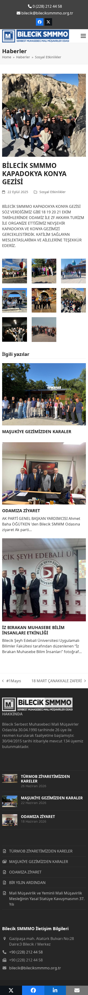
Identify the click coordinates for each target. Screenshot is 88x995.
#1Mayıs (11, 681)
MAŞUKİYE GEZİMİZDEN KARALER (36, 431)
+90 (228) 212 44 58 (26, 952)
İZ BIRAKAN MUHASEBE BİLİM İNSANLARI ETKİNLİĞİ (33, 630)
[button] (83, 36)
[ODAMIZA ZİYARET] (44, 473)
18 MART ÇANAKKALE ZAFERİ (56, 681)
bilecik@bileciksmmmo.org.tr (35, 968)
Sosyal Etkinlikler (52, 192)
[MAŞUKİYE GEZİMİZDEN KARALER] (44, 393)
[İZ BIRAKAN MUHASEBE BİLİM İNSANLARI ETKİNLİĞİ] (44, 579)
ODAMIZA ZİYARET (21, 510)
